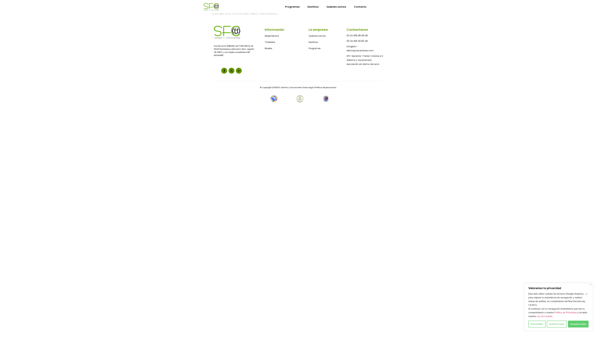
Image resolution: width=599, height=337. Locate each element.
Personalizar (537, 324)
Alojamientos (272, 35)
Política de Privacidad (566, 312)
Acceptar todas (578, 324)
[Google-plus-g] (239, 71)
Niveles (268, 48)
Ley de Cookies (544, 316)
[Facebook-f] (224, 71)
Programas (292, 7)
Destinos (313, 7)
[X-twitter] (231, 71)
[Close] (590, 284)
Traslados (270, 42)
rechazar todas (557, 324)
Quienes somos (336, 7)
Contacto (360, 7)
